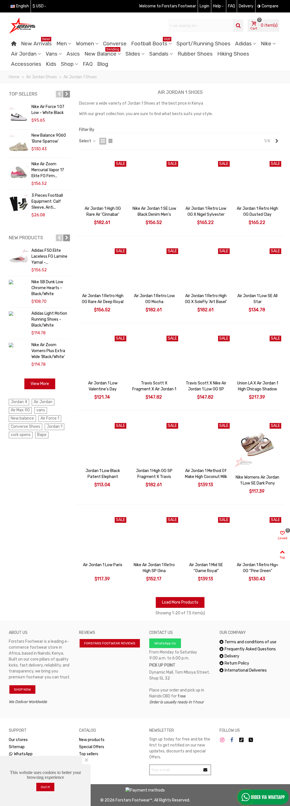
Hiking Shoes (233, 54)
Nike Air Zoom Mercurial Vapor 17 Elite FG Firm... (47, 170)
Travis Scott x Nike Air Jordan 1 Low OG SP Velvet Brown (206, 389)
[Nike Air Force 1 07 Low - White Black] (19, 115)
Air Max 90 (20, 410)
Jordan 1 (54, 426)
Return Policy (237, 663)
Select (85, 141)
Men (61, 44)
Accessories (26, 64)
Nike (266, 44)
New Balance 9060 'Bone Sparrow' (48, 138)
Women (85, 44)
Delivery (232, 656)
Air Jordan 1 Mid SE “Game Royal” (206, 567)
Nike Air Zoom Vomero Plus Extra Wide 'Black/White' (48, 350)
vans (40, 410)
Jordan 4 (19, 401)
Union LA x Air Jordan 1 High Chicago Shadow (257, 386)
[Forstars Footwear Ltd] (40, 25)
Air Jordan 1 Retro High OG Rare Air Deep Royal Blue (102, 301)
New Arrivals (36, 43)
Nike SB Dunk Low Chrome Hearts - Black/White (47, 288)
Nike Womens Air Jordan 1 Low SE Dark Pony (257, 480)
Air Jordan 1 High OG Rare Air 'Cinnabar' (103, 211)
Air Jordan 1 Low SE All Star (257, 298)
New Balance (101, 53)
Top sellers (23, 94)
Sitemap (17, 746)
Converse (115, 44)
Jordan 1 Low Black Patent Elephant (103, 473)
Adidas (243, 44)
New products (26, 237)
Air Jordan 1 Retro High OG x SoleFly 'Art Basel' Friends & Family (206, 301)
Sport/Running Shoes (203, 44)
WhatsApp (23, 754)
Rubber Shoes (195, 54)
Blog (102, 64)
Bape (41, 434)
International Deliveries (246, 670)
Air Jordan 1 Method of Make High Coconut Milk (206, 473)
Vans (51, 54)
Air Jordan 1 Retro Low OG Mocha (154, 298)
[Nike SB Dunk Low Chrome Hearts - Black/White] (19, 282)
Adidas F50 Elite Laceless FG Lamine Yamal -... (49, 256)
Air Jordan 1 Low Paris (102, 564)
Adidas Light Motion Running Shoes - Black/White (49, 319)
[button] (59, 94)
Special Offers (91, 746)
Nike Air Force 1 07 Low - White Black (47, 109)
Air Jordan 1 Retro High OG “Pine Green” (257, 567)
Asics (73, 54)
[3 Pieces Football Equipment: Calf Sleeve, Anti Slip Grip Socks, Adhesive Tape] (19, 203)
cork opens (21, 434)
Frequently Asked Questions (250, 649)
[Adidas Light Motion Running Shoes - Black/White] (19, 313)
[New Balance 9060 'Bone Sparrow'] (19, 143)
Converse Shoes (25, 426)
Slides (132, 54)
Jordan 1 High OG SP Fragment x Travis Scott (154, 476)
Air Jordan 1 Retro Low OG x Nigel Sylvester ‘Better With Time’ (205, 214)
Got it (45, 787)
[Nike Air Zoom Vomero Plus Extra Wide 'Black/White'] (19, 345)
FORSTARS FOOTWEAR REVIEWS (109, 643)
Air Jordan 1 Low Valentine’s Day (103, 386)
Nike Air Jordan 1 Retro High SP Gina (154, 567)
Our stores (18, 739)
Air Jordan (24, 54)
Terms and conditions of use (250, 642)
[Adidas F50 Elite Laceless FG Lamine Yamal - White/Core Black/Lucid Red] (19, 258)
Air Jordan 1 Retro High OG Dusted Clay (257, 211)
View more (40, 383)
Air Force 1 (49, 418)
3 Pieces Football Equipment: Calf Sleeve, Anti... (47, 201)
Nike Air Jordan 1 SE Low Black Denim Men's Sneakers (154, 214)
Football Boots (150, 43)
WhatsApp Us (165, 643)
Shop (67, 64)
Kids (51, 64)
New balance (22, 418)
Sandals (159, 54)
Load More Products (180, 602)
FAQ (88, 64)
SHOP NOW (22, 689)
